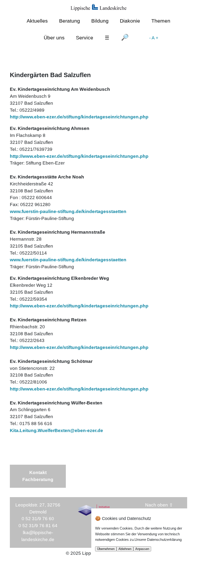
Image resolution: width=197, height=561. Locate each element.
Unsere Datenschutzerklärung (158, 539)
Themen (160, 21)
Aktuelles (37, 21)
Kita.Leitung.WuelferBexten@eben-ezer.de (56, 430)
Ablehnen (124, 549)
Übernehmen (106, 549)
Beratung (69, 21)
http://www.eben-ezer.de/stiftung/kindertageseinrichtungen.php (79, 116)
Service (84, 37)
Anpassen (142, 549)
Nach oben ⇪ (159, 504)
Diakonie (130, 21)
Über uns (54, 37)
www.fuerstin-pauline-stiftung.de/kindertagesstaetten (68, 211)
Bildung (100, 21)
